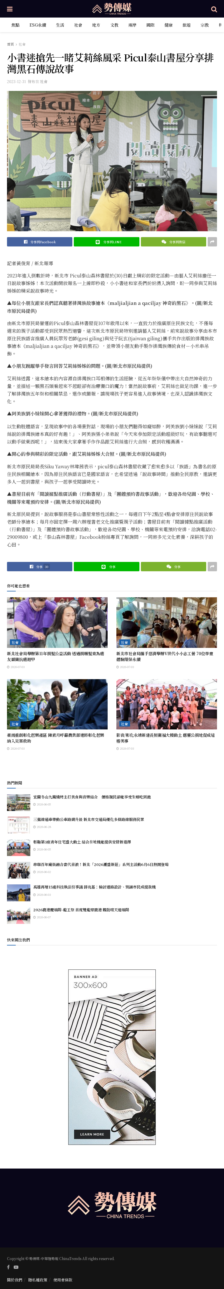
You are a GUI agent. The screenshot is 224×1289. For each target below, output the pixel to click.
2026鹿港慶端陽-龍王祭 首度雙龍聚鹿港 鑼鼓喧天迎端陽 (81, 909)
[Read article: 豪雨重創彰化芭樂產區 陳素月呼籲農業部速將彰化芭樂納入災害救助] (57, 704)
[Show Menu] (10, 9)
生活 (60, 25)
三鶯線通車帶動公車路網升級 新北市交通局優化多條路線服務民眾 (88, 819)
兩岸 (132, 25)
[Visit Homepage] (112, 9)
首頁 (10, 44)
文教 (114, 25)
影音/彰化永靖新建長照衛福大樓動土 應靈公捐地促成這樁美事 (165, 738)
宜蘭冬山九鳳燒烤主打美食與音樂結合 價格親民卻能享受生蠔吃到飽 (92, 797)
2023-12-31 (16, 81)
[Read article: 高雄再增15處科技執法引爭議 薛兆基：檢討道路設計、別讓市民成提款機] (18, 892)
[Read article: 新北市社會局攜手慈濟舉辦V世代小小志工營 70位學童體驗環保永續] (166, 622)
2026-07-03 (17, 667)
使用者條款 (62, 1280)
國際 (150, 25)
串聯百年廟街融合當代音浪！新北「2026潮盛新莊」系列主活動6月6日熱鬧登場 (101, 864)
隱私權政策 (37, 1280)
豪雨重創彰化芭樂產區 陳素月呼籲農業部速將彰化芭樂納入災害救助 (55, 738)
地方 (96, 25)
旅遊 (187, 25)
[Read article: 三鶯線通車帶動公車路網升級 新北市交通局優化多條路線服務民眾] (18, 825)
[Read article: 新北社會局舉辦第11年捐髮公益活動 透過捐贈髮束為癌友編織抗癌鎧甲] (57, 622)
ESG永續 (37, 25)
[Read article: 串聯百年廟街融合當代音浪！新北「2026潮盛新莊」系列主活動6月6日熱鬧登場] (18, 870)
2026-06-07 (43, 917)
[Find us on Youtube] (16, 1267)
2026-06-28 (43, 826)
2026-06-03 (43, 894)
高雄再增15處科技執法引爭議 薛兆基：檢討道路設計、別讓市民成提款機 (94, 887)
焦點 (15, 25)
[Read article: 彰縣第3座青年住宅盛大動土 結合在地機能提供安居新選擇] (18, 847)
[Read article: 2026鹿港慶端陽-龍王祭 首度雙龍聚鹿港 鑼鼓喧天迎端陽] (18, 915)
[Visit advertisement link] (112, 1057)
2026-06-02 (43, 871)
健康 (168, 25)
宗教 (205, 25)
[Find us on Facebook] (8, 1267)
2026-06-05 (43, 804)
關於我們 (14, 1280)
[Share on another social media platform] (212, 241)
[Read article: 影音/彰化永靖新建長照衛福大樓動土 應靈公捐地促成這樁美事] (166, 704)
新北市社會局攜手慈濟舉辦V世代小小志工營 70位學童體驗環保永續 (164, 656)
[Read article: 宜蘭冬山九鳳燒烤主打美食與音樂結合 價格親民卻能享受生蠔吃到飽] (18, 802)
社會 (78, 25)
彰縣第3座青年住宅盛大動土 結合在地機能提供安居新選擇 (82, 842)
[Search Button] (214, 9)
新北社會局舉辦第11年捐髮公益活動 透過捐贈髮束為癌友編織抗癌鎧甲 (55, 656)
